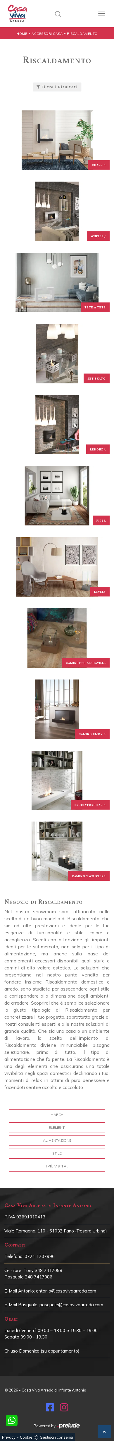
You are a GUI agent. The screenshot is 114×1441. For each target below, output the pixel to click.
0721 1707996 (40, 1256)
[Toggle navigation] (102, 13)
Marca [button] (57, 1114)
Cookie (26, 1437)
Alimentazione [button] (57, 1140)
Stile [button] (57, 1153)
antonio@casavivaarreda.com (66, 1291)
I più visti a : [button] (57, 1166)
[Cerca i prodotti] (59, 13)
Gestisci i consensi (56, 1437)
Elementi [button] (57, 1127)
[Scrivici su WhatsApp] (12, 1420)
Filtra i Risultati (59, 87)
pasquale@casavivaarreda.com (71, 1304)
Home (21, 34)
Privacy (8, 1437)
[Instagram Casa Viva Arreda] (64, 1409)
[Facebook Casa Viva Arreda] (50, 1409)
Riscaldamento (82, 34)
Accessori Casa (47, 34)
